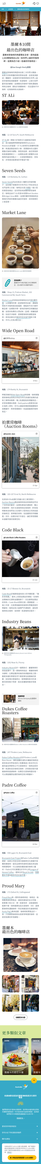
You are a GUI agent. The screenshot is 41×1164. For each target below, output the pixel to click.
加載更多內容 (20, 1017)
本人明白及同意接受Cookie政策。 (22, 1157)
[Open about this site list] (37, 1139)
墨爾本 (4, 72)
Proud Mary (7, 897)
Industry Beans (8, 667)
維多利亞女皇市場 (23, 317)
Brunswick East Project (11, 858)
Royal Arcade (28, 872)
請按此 (9, 1152)
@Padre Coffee (9, 792)
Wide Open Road (18, 394)
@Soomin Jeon (9, 434)
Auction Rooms (8, 502)
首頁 (3, 9)
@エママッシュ (9, 338)
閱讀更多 (20, 1118)
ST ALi (4, 140)
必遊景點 (10, 9)
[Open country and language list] (37, 1126)
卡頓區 (28, 187)
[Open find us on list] (37, 1132)
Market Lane (7, 300)
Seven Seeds (7, 182)
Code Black (6, 593)
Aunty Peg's (7, 911)
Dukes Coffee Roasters (11, 757)
